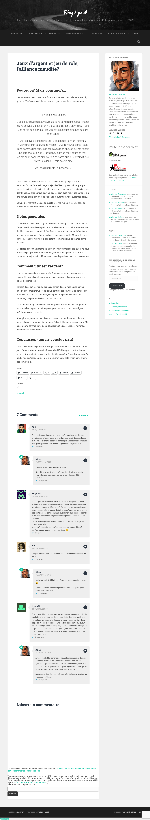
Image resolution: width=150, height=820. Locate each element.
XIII (34, 545)
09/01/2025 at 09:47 (39, 609)
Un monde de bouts (76, 34)
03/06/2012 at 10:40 (39, 496)
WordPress (54, 34)
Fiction (95, 34)
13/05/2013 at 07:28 (39, 548)
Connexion (115, 303)
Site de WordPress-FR (119, 314)
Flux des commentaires (120, 310)
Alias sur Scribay (117, 203)
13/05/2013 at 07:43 (43, 575)
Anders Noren (130, 812)
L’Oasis (134, 34)
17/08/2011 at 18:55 (39, 430)
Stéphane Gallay (117, 94)
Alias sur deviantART (119, 235)
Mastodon (21, 393)
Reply (85, 428)
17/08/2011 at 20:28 (43, 462)
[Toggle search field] (138, 42)
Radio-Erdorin (115, 34)
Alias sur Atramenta (118, 194)
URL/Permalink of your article (21, 784)
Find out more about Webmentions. (30, 782)
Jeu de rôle (34, 34)
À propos (15, 34)
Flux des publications (119, 307)
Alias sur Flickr (116, 244)
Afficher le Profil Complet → (120, 137)
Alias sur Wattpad (117, 217)
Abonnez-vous (117, 286)
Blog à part (75, 12)
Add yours (84, 415)
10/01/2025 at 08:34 (43, 653)
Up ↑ (140, 812)
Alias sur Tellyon (117, 209)
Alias (38, 459)
